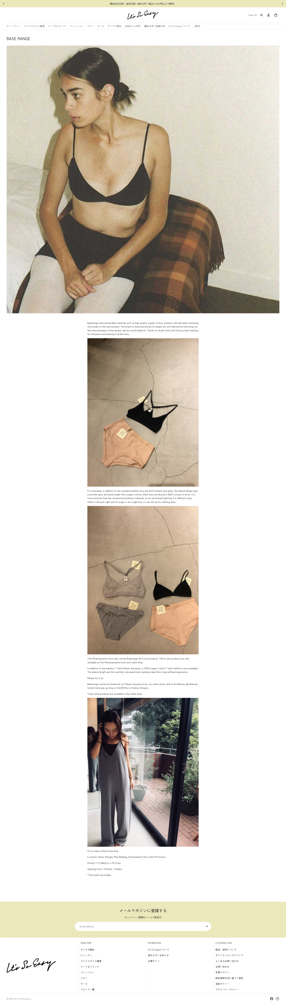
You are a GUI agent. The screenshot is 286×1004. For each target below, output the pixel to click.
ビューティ (86, 955)
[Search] (261, 15)
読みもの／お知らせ (158, 955)
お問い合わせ (222, 966)
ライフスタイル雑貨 (91, 961)
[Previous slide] (3, 3)
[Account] (268, 15)
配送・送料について (225, 949)
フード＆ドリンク (90, 966)
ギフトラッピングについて (229, 955)
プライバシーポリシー (227, 989)
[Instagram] (277, 999)
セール (84, 983)
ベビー (84, 978)
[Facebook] (272, 999)
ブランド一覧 (88, 989)
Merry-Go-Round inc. (22, 998)
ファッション (88, 972)
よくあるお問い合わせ (227, 961)
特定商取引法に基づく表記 (229, 978)
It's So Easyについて (158, 949)
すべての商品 (88, 949)
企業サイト (154, 961)
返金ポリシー (222, 983)
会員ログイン (222, 972)
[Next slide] (282, 3)
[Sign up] (206, 926)
